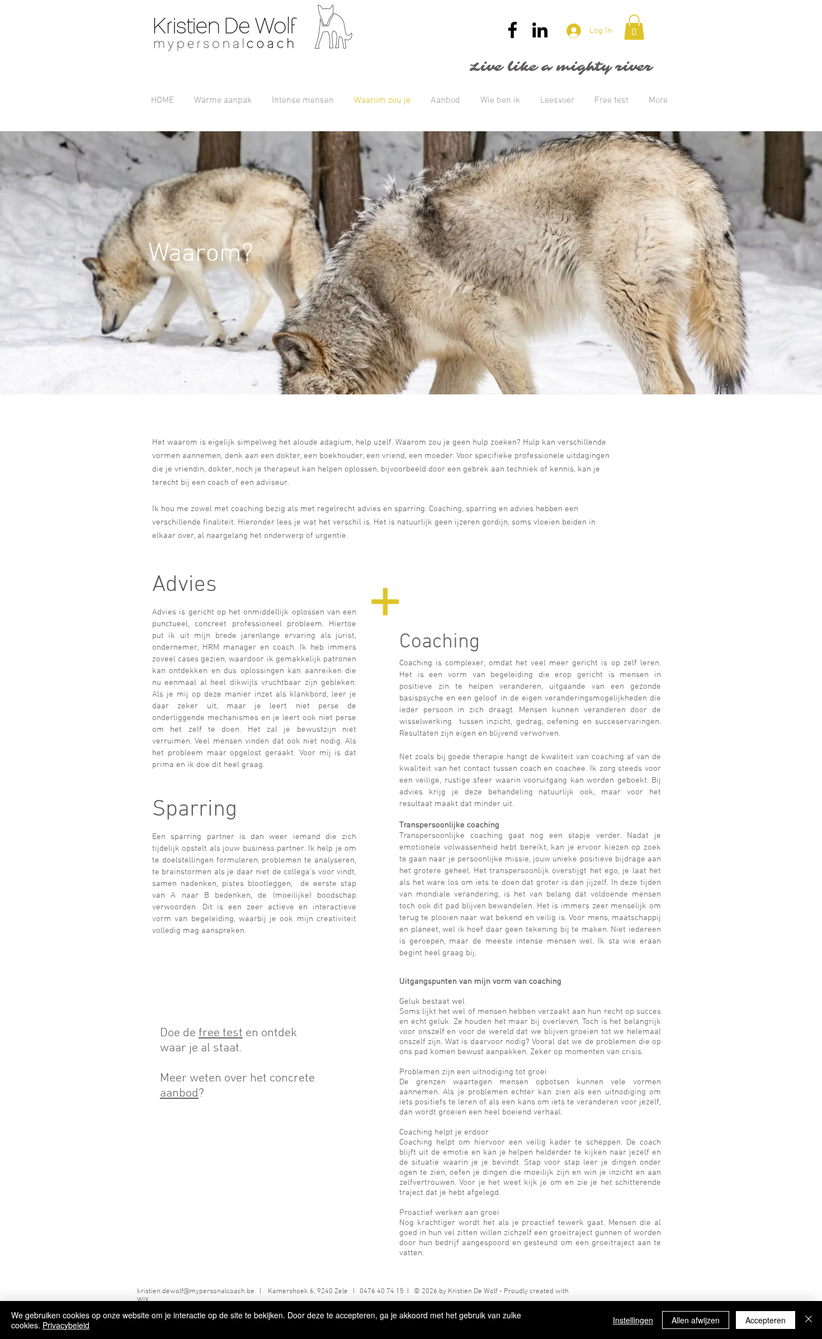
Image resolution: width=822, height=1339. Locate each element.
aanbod (179, 1093)
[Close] (808, 1320)
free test (221, 1033)
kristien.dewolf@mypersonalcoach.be (195, 1291)
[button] (634, 27)
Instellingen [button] (633, 1320)
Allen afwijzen (696, 1320)
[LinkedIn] (540, 30)
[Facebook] (512, 30)
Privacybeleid (65, 1325)
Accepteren (765, 1320)
